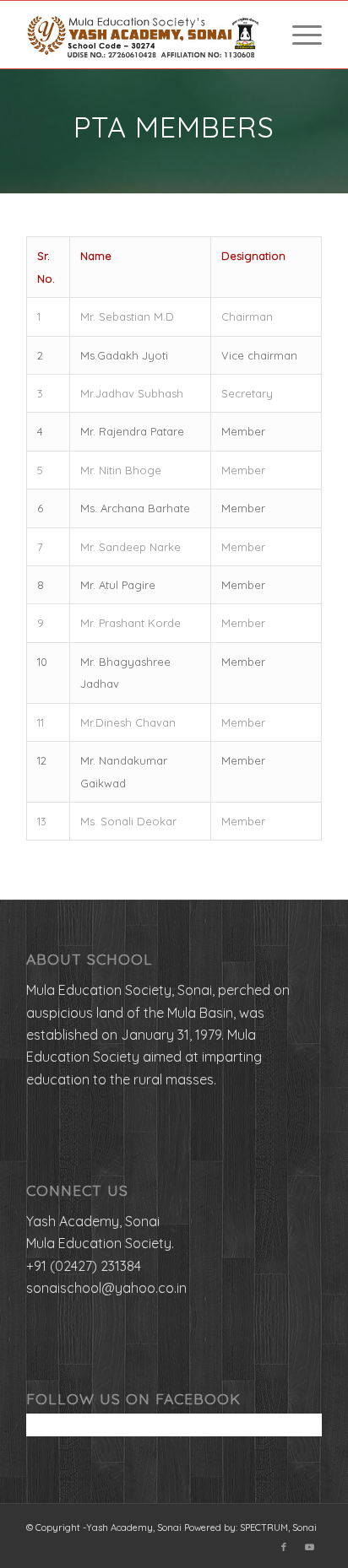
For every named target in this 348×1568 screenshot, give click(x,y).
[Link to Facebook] (283, 1547)
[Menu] (298, 34)
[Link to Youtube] (309, 1547)
